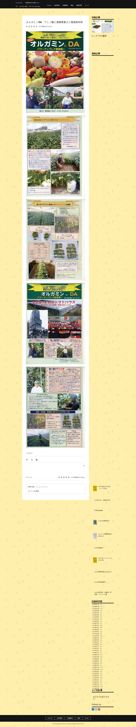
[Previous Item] (95, 26)
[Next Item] (110, 26)
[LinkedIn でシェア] (37, 460)
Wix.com (81, 724)
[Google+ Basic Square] (99, 709)
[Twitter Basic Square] (96, 709)
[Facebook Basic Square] (93, 709)
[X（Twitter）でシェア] (32, 460)
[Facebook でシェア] (27, 460)
